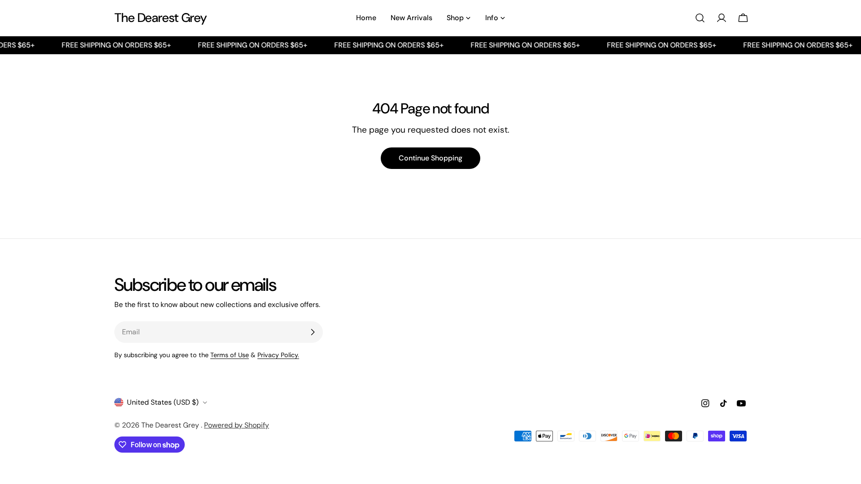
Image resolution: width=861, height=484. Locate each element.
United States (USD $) (163, 402)
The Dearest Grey (160, 17)
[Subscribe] (312, 332)
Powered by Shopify (236, 425)
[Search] (700, 18)
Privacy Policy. (278, 355)
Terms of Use (229, 355)
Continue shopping (430, 158)
